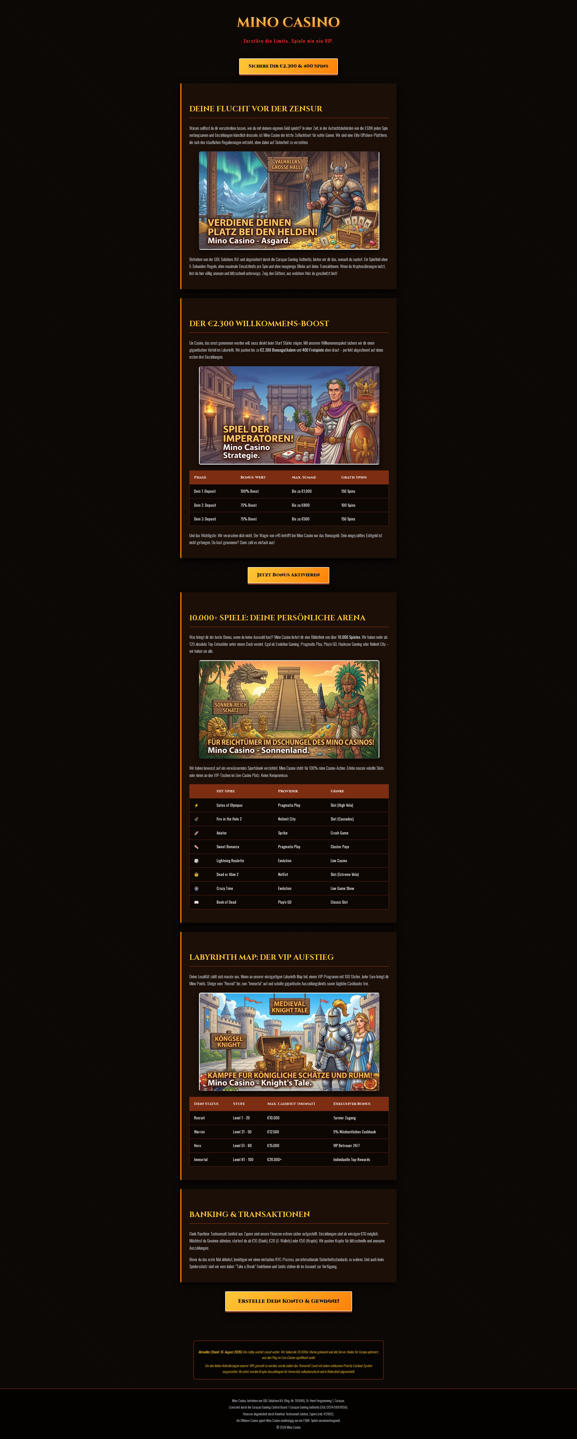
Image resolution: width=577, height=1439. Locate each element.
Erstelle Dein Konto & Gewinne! (288, 1301)
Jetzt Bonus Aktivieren (288, 575)
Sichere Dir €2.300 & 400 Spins (288, 66)
